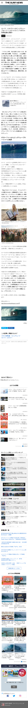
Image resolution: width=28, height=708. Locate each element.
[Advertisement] (14, 359)
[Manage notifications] (3, 705)
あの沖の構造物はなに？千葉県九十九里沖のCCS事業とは (16, 458)
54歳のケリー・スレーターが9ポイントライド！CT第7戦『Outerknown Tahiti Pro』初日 (16, 469)
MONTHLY (7, 455)
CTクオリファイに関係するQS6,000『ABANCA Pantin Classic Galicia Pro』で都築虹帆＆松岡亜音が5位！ (13, 538)
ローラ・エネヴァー (7, 337)
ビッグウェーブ (16, 335)
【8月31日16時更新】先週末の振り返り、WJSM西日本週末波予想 (14, 543)
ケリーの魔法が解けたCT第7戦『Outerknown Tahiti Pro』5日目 (16, 474)
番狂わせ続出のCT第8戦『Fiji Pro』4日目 (11, 546)
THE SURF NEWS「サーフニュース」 (12, 703)
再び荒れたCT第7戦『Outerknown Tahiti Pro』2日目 (16, 478)
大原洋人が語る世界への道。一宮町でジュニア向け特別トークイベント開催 (13, 563)
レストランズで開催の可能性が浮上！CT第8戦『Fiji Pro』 (13, 555)
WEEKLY (20, 455)
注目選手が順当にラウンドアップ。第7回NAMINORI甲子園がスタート (11, 559)
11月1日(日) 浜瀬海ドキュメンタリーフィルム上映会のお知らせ (13, 550)
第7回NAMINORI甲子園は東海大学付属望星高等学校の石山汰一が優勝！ (14, 534)
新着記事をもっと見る (14, 568)
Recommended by (19, 446)
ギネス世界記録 (6, 335)
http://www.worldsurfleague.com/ (9, 303)
